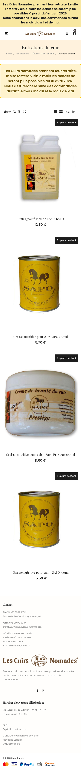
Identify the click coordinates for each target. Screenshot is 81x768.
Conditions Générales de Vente (20, 735)
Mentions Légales (13, 739)
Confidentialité (11, 743)
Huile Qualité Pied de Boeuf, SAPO (40, 219)
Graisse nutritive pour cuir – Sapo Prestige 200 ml (40, 455)
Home (9, 53)
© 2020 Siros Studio (13, 758)
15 (19, 112)
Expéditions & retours (15, 729)
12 (14, 112)
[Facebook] (37, 691)
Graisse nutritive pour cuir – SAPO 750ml (41, 572)
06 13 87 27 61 (18, 612)
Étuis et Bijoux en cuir (43, 53)
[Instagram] (43, 691)
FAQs (5, 725)
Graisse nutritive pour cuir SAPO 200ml (40, 337)
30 (24, 112)
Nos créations (22, 53)
